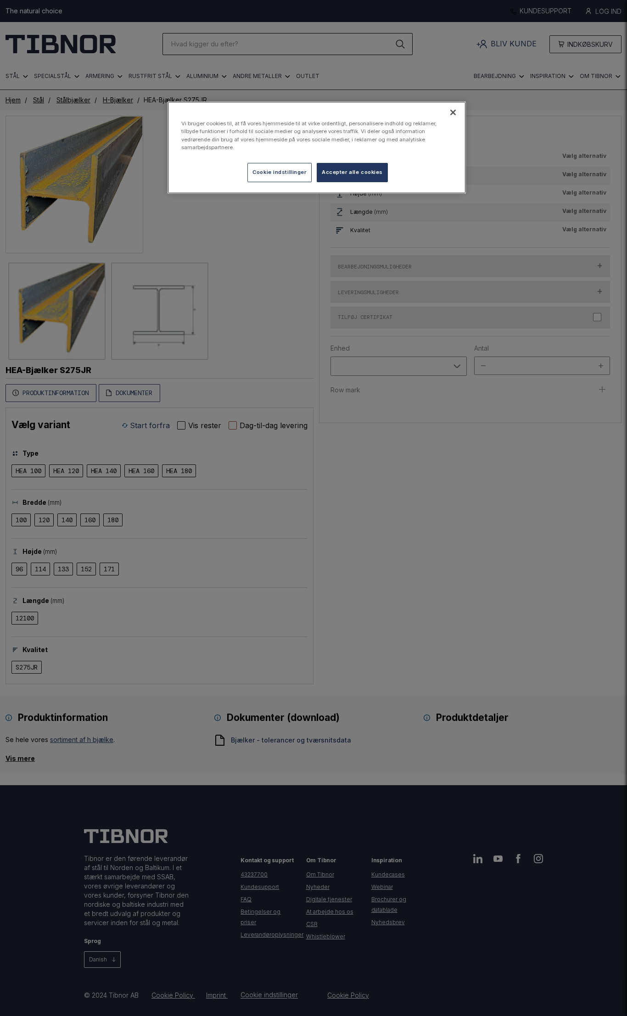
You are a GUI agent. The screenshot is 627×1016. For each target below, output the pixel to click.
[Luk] (453, 112)
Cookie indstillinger (279, 172)
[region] (317, 147)
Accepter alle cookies (352, 172)
